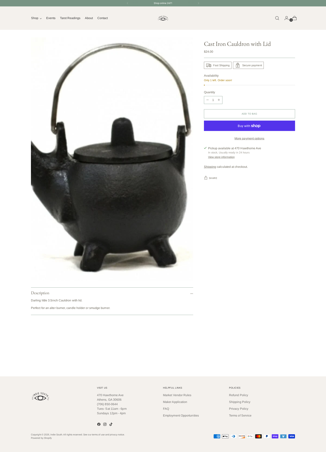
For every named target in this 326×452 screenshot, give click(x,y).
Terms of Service (240, 415)
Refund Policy (238, 395)
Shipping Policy (239, 401)
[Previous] (127, 3)
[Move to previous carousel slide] (283, 363)
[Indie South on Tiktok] (111, 424)
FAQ (166, 408)
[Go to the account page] (285, 18)
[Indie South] (163, 18)
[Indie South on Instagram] (105, 424)
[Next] (198, 3)
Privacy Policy (238, 408)
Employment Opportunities (181, 415)
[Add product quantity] (207, 100)
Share (213, 178)
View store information (221, 157)
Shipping (210, 166)
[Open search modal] (277, 18)
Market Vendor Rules (177, 395)
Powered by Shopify (41, 438)
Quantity (209, 92)
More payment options (249, 138)
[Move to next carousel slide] (292, 363)
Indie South (56, 434)
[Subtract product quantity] (218, 100)
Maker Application (175, 401)
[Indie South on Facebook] (99, 424)
